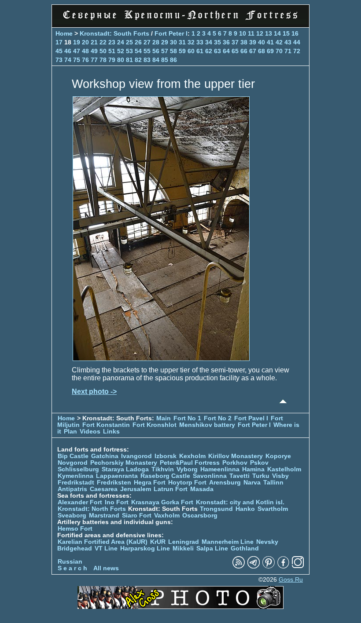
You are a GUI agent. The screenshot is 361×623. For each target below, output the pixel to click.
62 (208, 51)
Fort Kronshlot (155, 425)
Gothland (245, 548)
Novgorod (73, 462)
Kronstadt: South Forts (114, 33)
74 (67, 59)
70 (279, 51)
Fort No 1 (187, 418)
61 (199, 51)
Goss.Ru (291, 579)
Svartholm (273, 509)
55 (147, 51)
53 (129, 51)
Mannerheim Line (228, 542)
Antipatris (72, 489)
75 (76, 59)
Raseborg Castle (165, 476)
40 (261, 42)
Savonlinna (210, 476)
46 (67, 51)
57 (164, 51)
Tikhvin (162, 469)
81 (129, 59)
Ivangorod (136, 456)
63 (217, 51)
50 (103, 51)
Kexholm (192, 456)
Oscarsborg (199, 515)
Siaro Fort (136, 515)
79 (111, 59)
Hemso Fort (75, 528)
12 (259, 33)
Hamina (253, 469)
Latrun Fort (171, 489)
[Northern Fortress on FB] (283, 566)
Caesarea (104, 489)
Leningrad (183, 542)
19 (76, 42)
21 (94, 42)
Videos (90, 431)
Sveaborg (72, 515)
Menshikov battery (207, 425)
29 (164, 42)
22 (103, 42)
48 (85, 51)
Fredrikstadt (76, 482)
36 (226, 42)
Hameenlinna (219, 469)
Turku (260, 476)
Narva (252, 482)
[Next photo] (161, 358)
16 (294, 33)
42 (279, 42)
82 (138, 59)
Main (163, 418)
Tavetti (239, 476)
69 (270, 51)
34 (208, 42)
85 (164, 59)
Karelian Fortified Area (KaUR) (102, 542)
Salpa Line (212, 548)
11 (251, 33)
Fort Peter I (171, 33)
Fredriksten (114, 482)
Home (64, 33)
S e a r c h (72, 568)
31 (182, 42)
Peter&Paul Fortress (190, 462)
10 (242, 33)
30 (173, 42)
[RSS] (238, 566)
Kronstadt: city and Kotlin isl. (240, 502)
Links (111, 431)
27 (147, 42)
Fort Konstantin (106, 425)
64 (226, 51)
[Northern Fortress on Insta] (298, 566)
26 (138, 42)
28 (155, 42)
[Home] (180, 22)
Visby (280, 476)
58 (173, 51)
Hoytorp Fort (187, 482)
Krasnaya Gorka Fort (162, 502)
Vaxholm (167, 515)
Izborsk (166, 456)
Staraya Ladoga (125, 469)
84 (155, 59)
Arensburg (225, 482)
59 (182, 51)
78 (103, 59)
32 (191, 42)
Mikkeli (183, 548)
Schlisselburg (78, 469)
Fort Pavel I (251, 418)
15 (286, 33)
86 (173, 59)
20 (85, 42)
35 (217, 42)
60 (191, 51)
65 (235, 51)
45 (59, 51)
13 (268, 33)
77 (94, 59)
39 (252, 42)
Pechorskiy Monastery (123, 462)
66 (243, 51)
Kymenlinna (75, 476)
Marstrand (104, 515)
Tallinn (273, 482)
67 (252, 51)
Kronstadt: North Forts (93, 509)
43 (287, 42)
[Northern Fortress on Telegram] (253, 566)
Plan (70, 431)
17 (59, 42)
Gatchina (104, 456)
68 (261, 51)
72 (296, 51)
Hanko (245, 509)
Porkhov (234, 462)
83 (147, 59)
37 (235, 42)
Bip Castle (73, 456)
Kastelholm (284, 469)
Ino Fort (117, 502)
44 (296, 42)
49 (94, 51)
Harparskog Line (145, 548)
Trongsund (216, 509)
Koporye (278, 456)
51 (111, 51)
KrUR (158, 542)
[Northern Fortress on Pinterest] (268, 566)
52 (120, 51)
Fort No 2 (218, 418)
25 (129, 42)
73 (59, 59)
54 (138, 51)
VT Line (106, 548)
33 (199, 42)
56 (155, 51)
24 (120, 42)
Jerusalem (135, 489)
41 (270, 42)
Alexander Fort (80, 502)
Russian (70, 561)
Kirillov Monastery (235, 456)
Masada (202, 489)
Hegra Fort (150, 482)
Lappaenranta (117, 476)
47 (76, 51)
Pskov (259, 462)
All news (106, 568)
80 (120, 59)
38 (243, 42)
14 (277, 33)
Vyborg (187, 469)
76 (85, 59)
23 (111, 42)
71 (287, 51)
